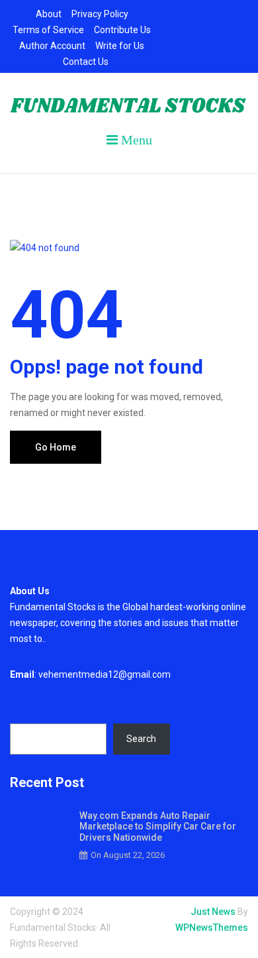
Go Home (55, 447)
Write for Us (119, 45)
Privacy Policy (99, 14)
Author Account (52, 45)
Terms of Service (48, 30)
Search (25, 710)
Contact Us (85, 61)
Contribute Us (122, 30)
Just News (213, 911)
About (49, 14)
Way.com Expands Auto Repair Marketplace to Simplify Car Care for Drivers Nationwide (157, 826)
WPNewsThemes (211, 927)
